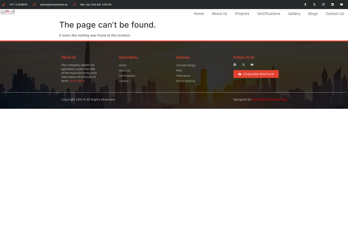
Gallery (294, 14)
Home (199, 14)
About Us (219, 14)
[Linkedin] (332, 4)
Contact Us (335, 14)
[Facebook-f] (305, 4)
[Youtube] (341, 4)
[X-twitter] (314, 4)
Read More (77, 81)
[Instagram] (323, 4)
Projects (242, 14)
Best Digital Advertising (269, 99)
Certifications (268, 14)
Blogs (313, 14)
